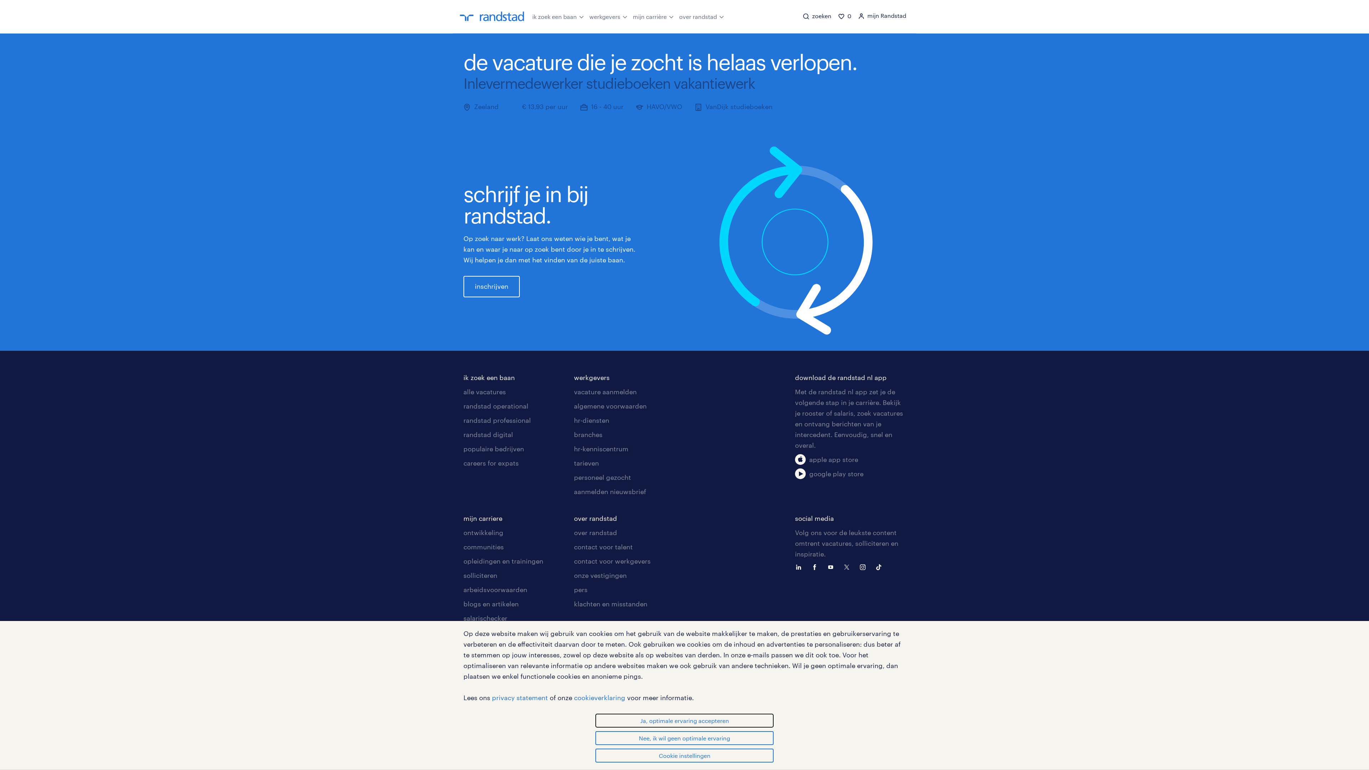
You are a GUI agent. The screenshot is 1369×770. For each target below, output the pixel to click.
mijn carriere (482, 518)
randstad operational (495, 406)
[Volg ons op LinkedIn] (800, 566)
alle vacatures (484, 392)
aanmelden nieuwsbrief (610, 492)
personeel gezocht (602, 477)
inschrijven (491, 286)
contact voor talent (603, 547)
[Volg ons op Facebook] (816, 566)
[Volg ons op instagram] (864, 566)
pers (581, 590)
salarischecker (485, 618)
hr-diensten (591, 420)
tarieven (586, 463)
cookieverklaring (599, 698)
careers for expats (491, 463)
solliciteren (480, 575)
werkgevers (604, 16)
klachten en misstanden (610, 604)
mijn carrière (650, 16)
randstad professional (497, 420)
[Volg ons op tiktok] (880, 566)
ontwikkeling (483, 533)
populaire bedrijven (493, 449)
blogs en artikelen (491, 604)
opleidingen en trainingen (503, 561)
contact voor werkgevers (612, 561)
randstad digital (488, 434)
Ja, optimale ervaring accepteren (684, 720)
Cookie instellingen (685, 755)
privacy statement (520, 698)
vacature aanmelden (605, 392)
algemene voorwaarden (610, 406)
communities (483, 547)
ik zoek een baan (554, 16)
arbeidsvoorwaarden (495, 590)
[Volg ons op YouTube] (832, 566)
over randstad (698, 16)
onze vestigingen (600, 575)
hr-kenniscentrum (601, 449)
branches (588, 434)
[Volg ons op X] (848, 566)
